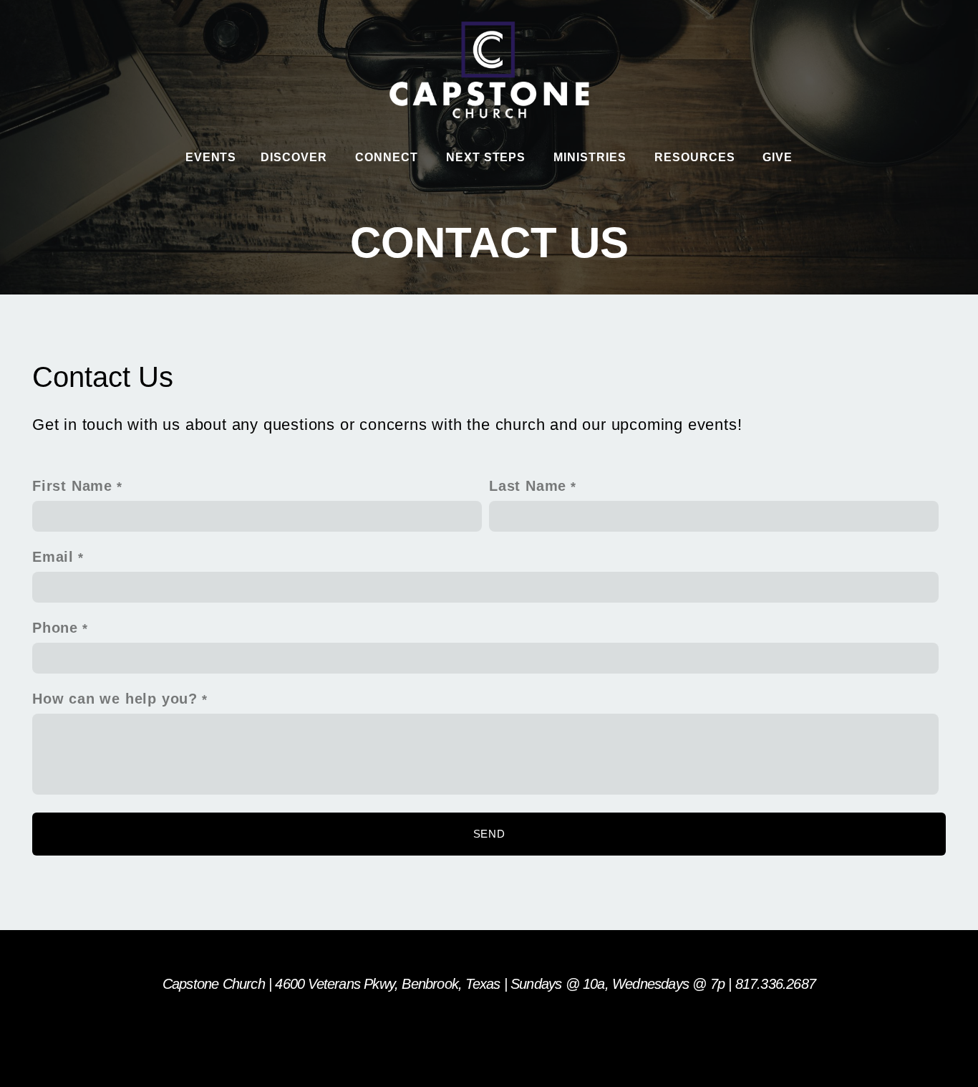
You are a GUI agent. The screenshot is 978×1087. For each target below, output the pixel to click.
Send (489, 834)
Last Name (527, 486)
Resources (696, 157)
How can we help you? (115, 699)
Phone (55, 628)
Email (53, 557)
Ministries (591, 157)
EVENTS (211, 157)
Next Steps (488, 157)
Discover (296, 157)
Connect (388, 157)
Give (777, 157)
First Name (72, 486)
